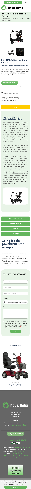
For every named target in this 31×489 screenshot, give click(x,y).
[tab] (15, 107)
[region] (15, 484)
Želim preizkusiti (11, 88)
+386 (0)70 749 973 (21, 451)
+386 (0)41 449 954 (21, 457)
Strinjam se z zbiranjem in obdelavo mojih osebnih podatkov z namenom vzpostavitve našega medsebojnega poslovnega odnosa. (16, 324)
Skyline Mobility (11, 100)
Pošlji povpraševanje (9, 83)
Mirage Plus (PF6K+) (15, 385)
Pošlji (15, 331)
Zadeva (6, 298)
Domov (4, 18)
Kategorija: (4, 98)
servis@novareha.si (23, 423)
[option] (10, 52)
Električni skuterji (12, 18)
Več (23, 484)
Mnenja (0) (15, 234)
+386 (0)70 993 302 (9, 456)
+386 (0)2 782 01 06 (22, 447)
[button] (28, 366)
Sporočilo (6, 307)
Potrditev (15, 487)
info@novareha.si (12, 423)
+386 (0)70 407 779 (18, 454)
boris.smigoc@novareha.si (18, 425)
